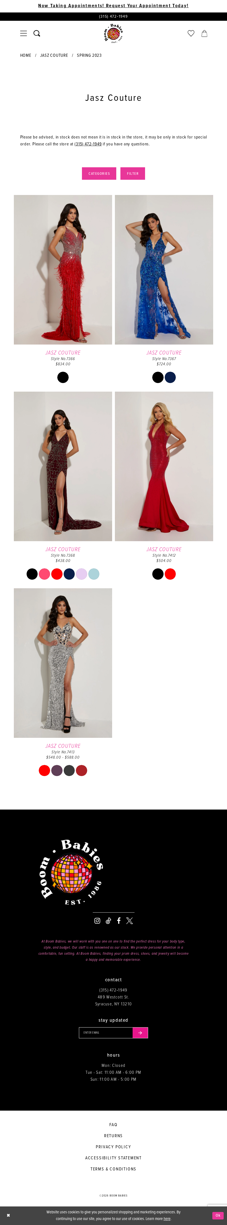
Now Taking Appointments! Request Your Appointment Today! (113, 6)
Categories (99, 173)
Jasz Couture (54, 55)
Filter (133, 173)
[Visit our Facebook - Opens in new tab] (119, 921)
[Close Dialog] (8, 1216)
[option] (63, 292)
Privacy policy (113, 1147)
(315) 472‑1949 (88, 144)
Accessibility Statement (113, 1158)
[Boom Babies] (113, 33)
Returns (113, 1136)
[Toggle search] (36, 33)
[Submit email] (140, 1032)
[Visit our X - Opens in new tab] (129, 921)
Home (25, 55)
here (167, 1219)
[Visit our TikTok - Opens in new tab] (108, 921)
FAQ (113, 1125)
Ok (218, 1215)
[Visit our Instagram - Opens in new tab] (97, 921)
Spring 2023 (89, 55)
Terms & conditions (113, 1169)
